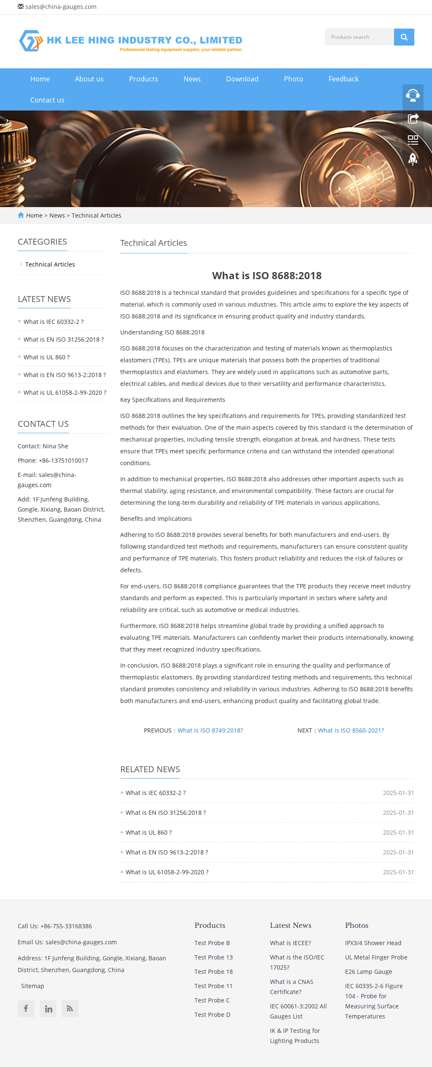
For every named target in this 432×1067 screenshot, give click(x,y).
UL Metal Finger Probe (376, 957)
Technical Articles (96, 215)
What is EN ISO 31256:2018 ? (166, 812)
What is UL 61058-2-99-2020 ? (167, 872)
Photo (293, 79)
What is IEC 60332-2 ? (156, 793)
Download (242, 79)
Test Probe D (212, 1014)
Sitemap (32, 986)
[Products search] (404, 37)
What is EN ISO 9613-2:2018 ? (167, 852)
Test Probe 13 (213, 957)
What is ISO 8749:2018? (210, 730)
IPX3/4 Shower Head (373, 943)
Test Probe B (212, 943)
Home (40, 79)
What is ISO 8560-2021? (351, 730)
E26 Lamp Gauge (368, 971)
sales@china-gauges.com (61, 7)
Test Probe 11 (213, 986)
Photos (356, 925)
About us (89, 79)
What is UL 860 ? (149, 832)
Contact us (47, 100)
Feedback (344, 79)
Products (143, 79)
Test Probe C (212, 1000)
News (192, 79)
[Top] (413, 161)
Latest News (290, 925)
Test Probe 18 (213, 971)
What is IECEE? (290, 943)
